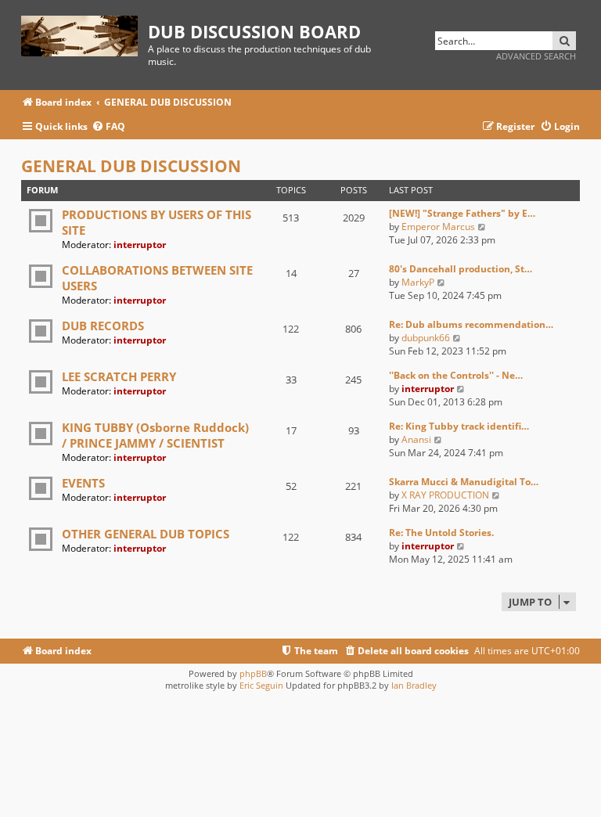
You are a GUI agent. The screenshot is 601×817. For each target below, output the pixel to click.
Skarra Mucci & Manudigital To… (463, 481)
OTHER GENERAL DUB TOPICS (145, 534)
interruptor (139, 244)
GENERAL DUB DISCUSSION (131, 166)
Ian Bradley (414, 685)
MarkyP (417, 282)
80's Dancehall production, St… (460, 268)
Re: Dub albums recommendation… (471, 324)
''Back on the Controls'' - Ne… (456, 375)
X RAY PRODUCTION (445, 495)
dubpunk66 (425, 337)
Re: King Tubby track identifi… (459, 426)
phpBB (253, 673)
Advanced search (536, 56)
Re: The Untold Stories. (441, 532)
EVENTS (83, 483)
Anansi (416, 439)
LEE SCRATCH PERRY (119, 376)
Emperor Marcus (438, 226)
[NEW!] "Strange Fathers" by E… (462, 213)
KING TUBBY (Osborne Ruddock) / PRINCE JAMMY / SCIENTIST (155, 435)
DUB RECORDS (103, 325)
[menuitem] (108, 127)
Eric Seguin (261, 685)
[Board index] (84, 33)
